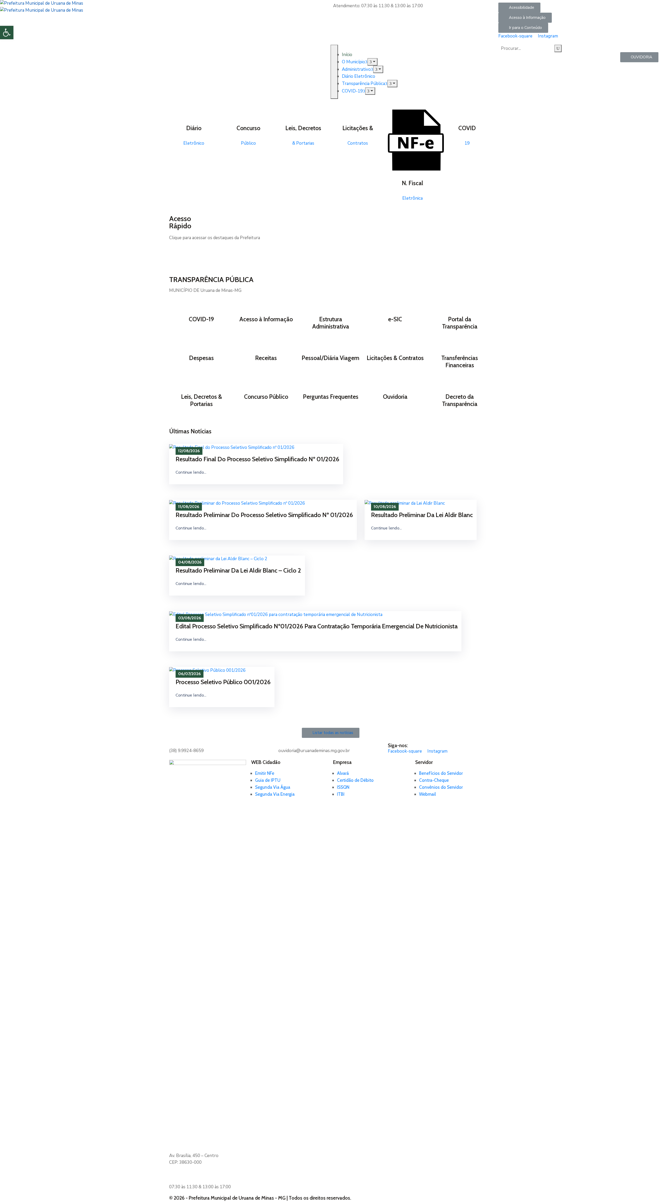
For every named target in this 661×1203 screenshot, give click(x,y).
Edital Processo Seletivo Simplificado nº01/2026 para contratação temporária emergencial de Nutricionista (317, 626)
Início (347, 55)
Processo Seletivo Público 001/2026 (223, 682)
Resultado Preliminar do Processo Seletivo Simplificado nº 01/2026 (264, 515)
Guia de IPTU (267, 780)
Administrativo (356, 69)
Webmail (427, 794)
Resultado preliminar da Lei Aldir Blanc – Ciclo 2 (238, 570)
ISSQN (343, 787)
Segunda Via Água (272, 787)
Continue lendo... (191, 472)
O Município (353, 62)
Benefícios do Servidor (441, 773)
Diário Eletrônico (358, 76)
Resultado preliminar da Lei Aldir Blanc (422, 515)
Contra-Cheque (434, 780)
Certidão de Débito (355, 780)
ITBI (340, 794)
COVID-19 (352, 91)
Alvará (343, 773)
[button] (519, 8)
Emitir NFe (264, 773)
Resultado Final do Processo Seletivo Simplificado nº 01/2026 (257, 459)
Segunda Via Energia (275, 794)
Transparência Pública (363, 84)
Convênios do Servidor (441, 787)
